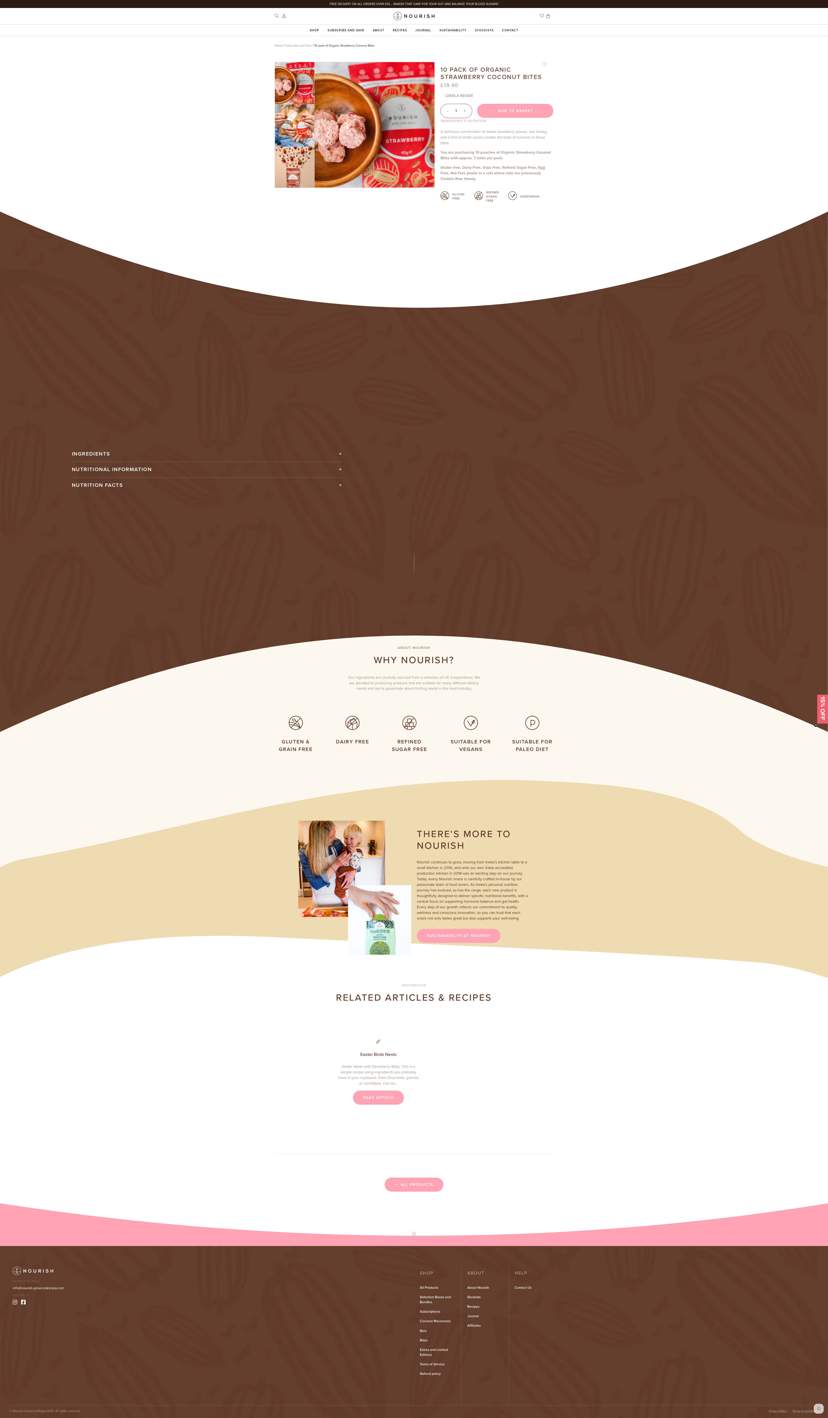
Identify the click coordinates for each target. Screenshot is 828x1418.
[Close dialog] (457, 672)
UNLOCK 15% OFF (414, 738)
